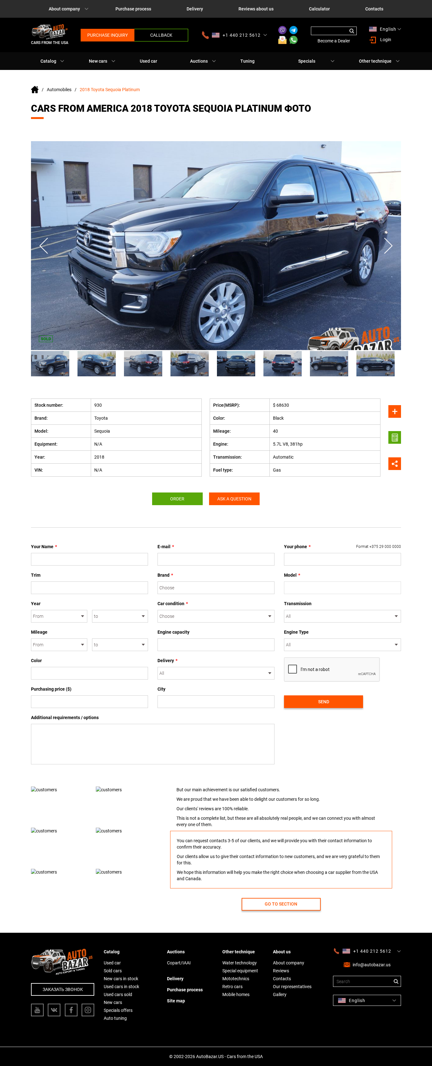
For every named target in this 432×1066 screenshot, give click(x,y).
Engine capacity (173, 632)
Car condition (172, 603)
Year (35, 603)
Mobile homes (236, 994)
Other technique (375, 61)
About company (64, 8)
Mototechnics (235, 978)
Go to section (281, 903)
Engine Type (296, 632)
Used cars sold (118, 994)
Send (323, 701)
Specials (306, 61)
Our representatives (292, 986)
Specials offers (118, 1010)
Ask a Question (234, 498)
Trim (35, 575)
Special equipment (240, 970)
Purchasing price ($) (51, 689)
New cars (98, 61)
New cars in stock (121, 978)
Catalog (48, 61)
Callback (161, 35)
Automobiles (59, 89)
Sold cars (113, 970)
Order (177, 498)
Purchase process (133, 8)
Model (292, 575)
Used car (148, 61)
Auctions (199, 61)
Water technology (239, 962)
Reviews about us (256, 8)
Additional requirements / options (65, 717)
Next (388, 245)
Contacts (374, 8)
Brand (165, 575)
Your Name (44, 546)
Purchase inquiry (107, 35)
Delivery (195, 8)
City (161, 689)
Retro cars (232, 986)
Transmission (298, 603)
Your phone (342, 546)
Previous (44, 245)
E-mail (165, 546)
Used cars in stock (121, 986)
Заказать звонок (63, 989)
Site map (176, 1000)
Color (36, 660)
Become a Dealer (334, 40)
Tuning (247, 61)
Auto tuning (115, 1018)
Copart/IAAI (179, 962)
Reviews (281, 970)
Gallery (280, 994)
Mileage (39, 632)
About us (282, 951)
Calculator (319, 8)
